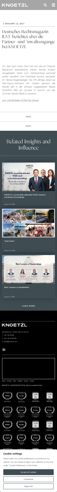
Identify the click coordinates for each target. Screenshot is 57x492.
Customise (28, 479)
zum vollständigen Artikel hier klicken (20, 100)
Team (14, 381)
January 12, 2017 (14, 24)
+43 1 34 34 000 (9, 335)
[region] (28, 470)
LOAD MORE (28, 306)
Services (9, 381)
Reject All (28, 486)
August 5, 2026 (9, 297)
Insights (20, 381)
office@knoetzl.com (10, 341)
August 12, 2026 (9, 250)
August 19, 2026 (9, 204)
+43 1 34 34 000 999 (10, 338)
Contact (32, 381)
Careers (26, 381)
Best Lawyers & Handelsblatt (16, 287)
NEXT (29, 126)
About (3, 381)
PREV (28, 117)
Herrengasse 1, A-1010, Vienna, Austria (15, 332)
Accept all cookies (28, 472)
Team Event (9, 241)
